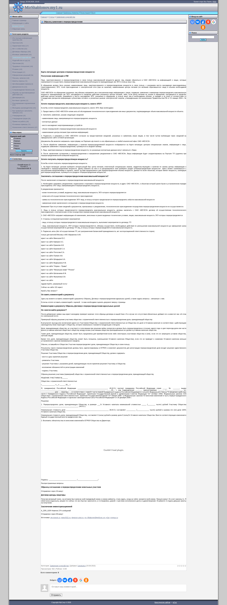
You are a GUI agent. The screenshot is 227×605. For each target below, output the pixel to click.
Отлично (17, 138)
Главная (59, 13)
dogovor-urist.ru (77, 517)
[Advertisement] (96, 46)
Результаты (14, 153)
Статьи (51, 17)
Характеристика (18, 46)
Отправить (56, 595)
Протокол (16, 43)
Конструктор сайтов (162, 602)
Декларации (17, 97)
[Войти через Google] (80, 580)
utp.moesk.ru (55, 517)
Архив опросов (26, 153)
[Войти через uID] (59, 580)
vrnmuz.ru (114, 517)
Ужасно (17, 148)
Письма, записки (19, 78)
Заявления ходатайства (21, 57)
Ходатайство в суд (19, 60)
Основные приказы (19, 124)
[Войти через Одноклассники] (86, 580)
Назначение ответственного (23, 127)
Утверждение (17, 115)
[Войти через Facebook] (70, 580)
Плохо (16, 146)
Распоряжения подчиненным (23, 103)
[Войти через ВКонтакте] (65, 580)
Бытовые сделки (18, 100)
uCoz (175, 602)
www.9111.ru (66, 517)
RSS (214, 1)
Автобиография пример (21, 84)
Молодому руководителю (22, 108)
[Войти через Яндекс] (75, 580)
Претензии (16, 63)
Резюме (15, 69)
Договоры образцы (19, 52)
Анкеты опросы (18, 81)
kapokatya (82, 566)
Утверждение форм (20, 118)
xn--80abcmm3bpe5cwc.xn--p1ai (96, 517)
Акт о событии (17, 49)
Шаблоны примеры (71, 13)
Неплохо (17, 143)
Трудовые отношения (20, 66)
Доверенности (17, 87)
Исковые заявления (20, 54)
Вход (93, 13)
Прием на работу (19, 121)
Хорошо (17, 141)
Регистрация (85, 13)
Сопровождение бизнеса (22, 90)
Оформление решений (21, 75)
